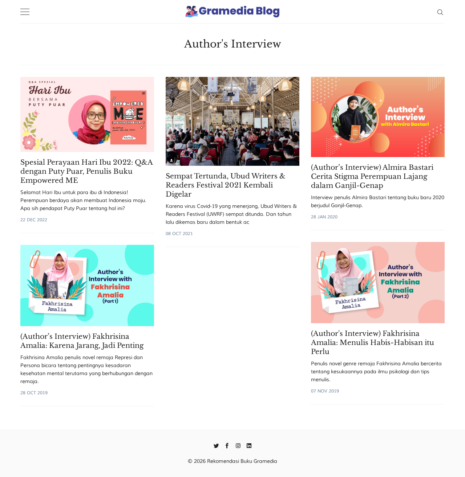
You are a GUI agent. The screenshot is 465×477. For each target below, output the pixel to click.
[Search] (440, 11)
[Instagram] (238, 445)
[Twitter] (216, 445)
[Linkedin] (249, 445)
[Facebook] (227, 445)
